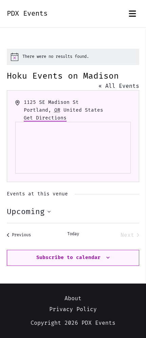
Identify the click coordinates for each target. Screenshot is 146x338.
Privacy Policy (73, 309)
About (73, 298)
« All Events (118, 86)
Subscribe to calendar (68, 257)
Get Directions (45, 118)
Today (73, 234)
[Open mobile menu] (132, 13)
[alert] (73, 57)
